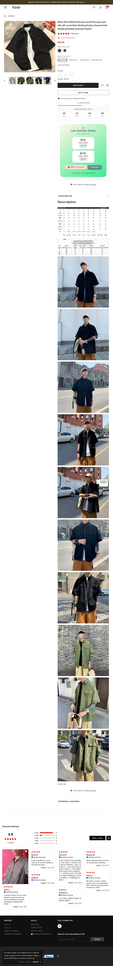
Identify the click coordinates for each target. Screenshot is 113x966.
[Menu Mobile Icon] (5, 7)
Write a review (97, 838)
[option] (29, 46)
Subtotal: (60, 79)
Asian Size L (73, 60)
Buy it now (83, 93)
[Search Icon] (94, 7)
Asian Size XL (84, 60)
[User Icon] (100, 7)
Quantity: (60, 71)
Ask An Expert (91, 184)
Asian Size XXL (97, 60)
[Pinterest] (60, 926)
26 (62, 98)
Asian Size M (62, 60)
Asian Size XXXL (63, 65)
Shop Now (95, 167)
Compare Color (49, 69)
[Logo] (16, 7)
